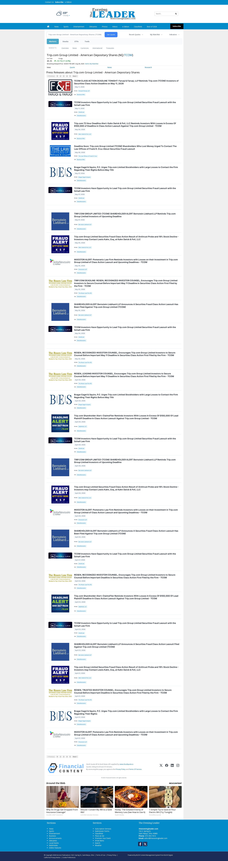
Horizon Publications (63, 855)
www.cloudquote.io (126, 764)
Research (148, 67)
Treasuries (110, 48)
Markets (52, 41)
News (74, 48)
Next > (75, 76)
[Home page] (112, 13)
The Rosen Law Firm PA (85, 293)
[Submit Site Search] (176, 14)
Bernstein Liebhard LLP (85, 224)
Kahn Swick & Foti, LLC (85, 134)
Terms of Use (100, 855)
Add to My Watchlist (91, 64)
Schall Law (81, 112)
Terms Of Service (135, 769)
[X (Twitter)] (161, 768)
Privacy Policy (121, 769)
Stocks (65, 41)
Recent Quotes (134, 34)
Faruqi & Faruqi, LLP (84, 91)
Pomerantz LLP (83, 269)
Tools (87, 41)
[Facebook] (166, 768)
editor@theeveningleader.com (155, 838)
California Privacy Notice (52, 857)
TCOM (128, 55)
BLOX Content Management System (148, 855)
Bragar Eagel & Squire (84, 177)
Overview (65, 48)
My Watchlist (155, 34)
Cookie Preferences (69, 857)
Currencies (85, 48)
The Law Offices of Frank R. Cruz (88, 156)
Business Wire (81, 94)
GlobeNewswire (81, 115)
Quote (72, 67)
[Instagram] (177, 768)
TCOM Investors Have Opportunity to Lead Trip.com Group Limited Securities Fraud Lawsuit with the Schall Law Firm (125, 103)
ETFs (76, 41)
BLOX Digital (168, 855)
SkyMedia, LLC (83, 426)
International (97, 48)
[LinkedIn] (172, 768)
